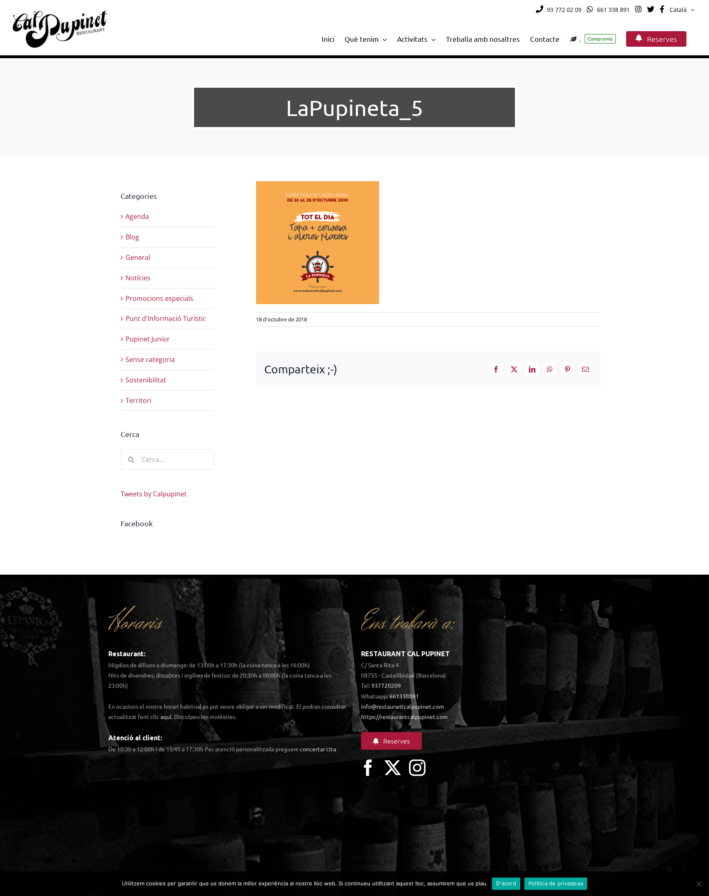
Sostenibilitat (146, 379)
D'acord (506, 883)
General (138, 257)
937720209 (386, 685)
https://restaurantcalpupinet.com (404, 716)
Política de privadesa (555, 883)
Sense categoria (150, 359)
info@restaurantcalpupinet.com (402, 706)
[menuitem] (682, 10)
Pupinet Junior (148, 338)
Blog (132, 236)
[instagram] (417, 768)
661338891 (404, 696)
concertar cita (318, 749)
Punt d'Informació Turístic (166, 318)
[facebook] (368, 768)
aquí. (166, 716)
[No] (699, 884)
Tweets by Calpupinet (154, 493)
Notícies (138, 277)
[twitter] (392, 768)
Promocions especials (159, 298)
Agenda (137, 216)
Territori (138, 400)
